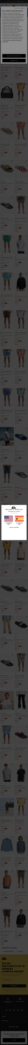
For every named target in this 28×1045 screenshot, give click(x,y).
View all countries (14, 527)
